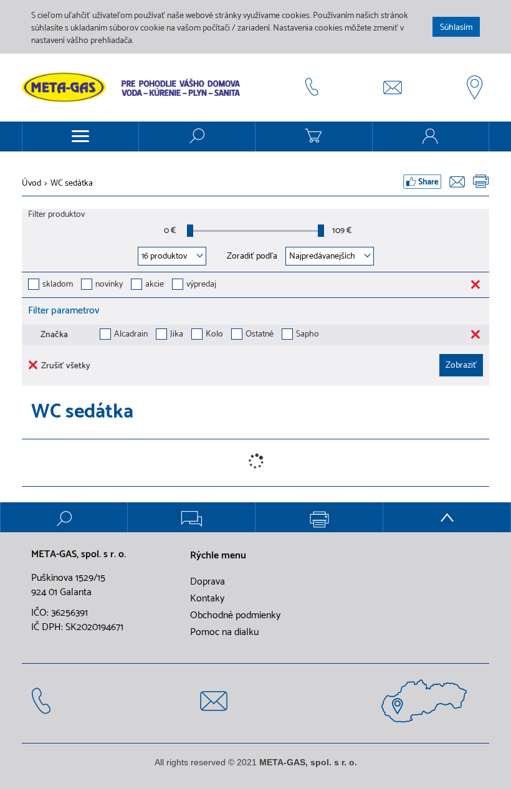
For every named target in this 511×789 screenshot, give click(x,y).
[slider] (190, 230)
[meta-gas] (134, 87)
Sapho (307, 335)
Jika (176, 335)
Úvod (31, 184)
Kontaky (207, 599)
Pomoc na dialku (224, 632)
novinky (109, 285)
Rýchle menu (218, 556)
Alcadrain (131, 335)
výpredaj (201, 285)
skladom (57, 285)
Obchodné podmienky (235, 616)
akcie (154, 285)
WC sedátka (71, 184)
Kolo (214, 335)
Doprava (207, 582)
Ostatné (260, 335)
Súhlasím (456, 28)
